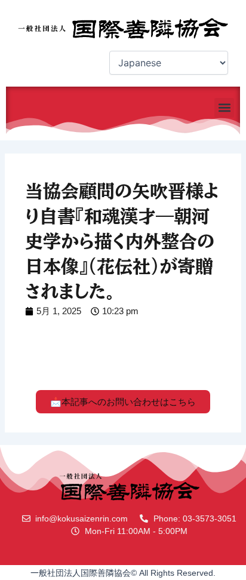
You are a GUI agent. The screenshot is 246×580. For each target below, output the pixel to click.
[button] (224, 108)
